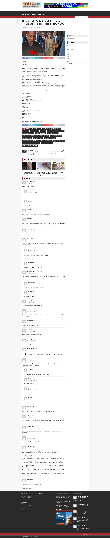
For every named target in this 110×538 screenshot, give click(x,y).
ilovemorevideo (36, 27)
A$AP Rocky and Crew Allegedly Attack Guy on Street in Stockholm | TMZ (81, 499)
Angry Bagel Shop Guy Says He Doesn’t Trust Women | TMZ (83, 506)
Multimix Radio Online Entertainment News (33, 14)
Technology (69, 63)
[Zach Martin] (75, 519)
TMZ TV (50, 143)
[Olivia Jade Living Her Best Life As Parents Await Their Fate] (58, 166)
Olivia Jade (57, 140)
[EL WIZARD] (75, 512)
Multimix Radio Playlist (55, 11)
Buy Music (43, 11)
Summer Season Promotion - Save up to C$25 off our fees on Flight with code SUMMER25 (63, 501)
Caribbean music (70, 45)
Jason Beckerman (51, 130)
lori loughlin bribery (40, 133)
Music (68, 56)
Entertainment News (45, 128)
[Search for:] (81, 17)
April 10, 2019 (26, 27)
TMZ (63, 140)
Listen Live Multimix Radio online (30, 11)
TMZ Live (31, 143)
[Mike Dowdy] (75, 527)
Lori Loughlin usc (27, 140)
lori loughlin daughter (28, 135)
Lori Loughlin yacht (48, 140)
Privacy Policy (40, 493)
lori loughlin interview (55, 135)
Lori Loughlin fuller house (42, 135)
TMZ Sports (44, 143)
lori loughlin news (38, 138)
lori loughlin (60, 130)
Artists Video (66, 11)
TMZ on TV (37, 143)
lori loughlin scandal (50, 138)
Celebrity (27, 128)
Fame (53, 128)
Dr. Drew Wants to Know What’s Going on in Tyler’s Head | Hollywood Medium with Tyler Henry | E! (44, 173)
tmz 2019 (25, 143)
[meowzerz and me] (75, 497)
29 (41, 27)
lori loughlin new (27, 138)
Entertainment (35, 128)
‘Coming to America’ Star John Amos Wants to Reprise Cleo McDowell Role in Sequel (28, 173)
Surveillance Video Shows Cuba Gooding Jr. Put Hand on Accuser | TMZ (81, 528)
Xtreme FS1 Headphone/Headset (30, 145)
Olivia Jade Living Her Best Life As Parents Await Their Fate (58, 172)
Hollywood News (34, 130)
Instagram (43, 130)
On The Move (70, 60)
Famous (58, 128)
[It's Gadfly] (75, 506)
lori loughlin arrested (28, 133)
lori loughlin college (53, 133)
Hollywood (25, 130)
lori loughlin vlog (37, 140)
